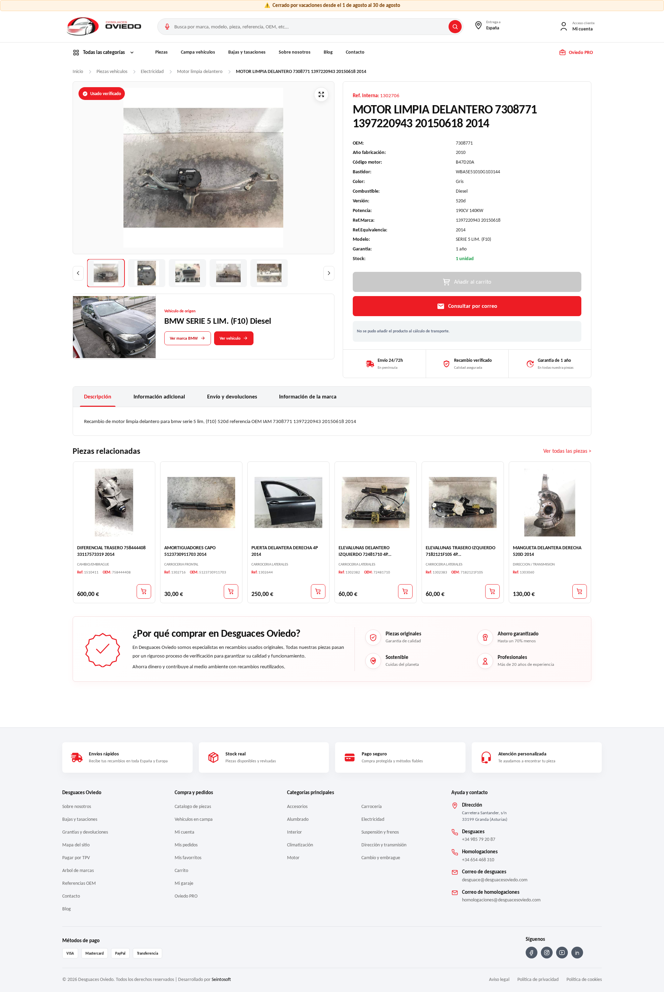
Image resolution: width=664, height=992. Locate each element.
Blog (328, 52)
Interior (294, 832)
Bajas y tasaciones (247, 52)
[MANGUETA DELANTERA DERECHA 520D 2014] (550, 502)
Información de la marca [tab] (307, 396)
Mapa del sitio (76, 845)
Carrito (181, 870)
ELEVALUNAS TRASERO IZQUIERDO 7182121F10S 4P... (460, 551)
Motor (293, 858)
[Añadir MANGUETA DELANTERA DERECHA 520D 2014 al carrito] (579, 591)
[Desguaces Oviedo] (105, 26)
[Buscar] (455, 26)
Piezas (161, 52)
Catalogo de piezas (193, 806)
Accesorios (297, 806)
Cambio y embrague (380, 858)
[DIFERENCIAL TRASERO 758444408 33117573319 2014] (114, 502)
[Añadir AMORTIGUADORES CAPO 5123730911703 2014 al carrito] (231, 591)
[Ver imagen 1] (105, 273)
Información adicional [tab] (159, 396)
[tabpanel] (332, 421)
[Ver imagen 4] (228, 273)
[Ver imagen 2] (146, 273)
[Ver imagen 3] (187, 273)
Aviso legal (499, 979)
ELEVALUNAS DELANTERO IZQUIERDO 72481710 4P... (365, 551)
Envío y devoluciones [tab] (232, 396)
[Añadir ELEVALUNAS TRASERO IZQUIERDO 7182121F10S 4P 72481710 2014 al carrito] (492, 591)
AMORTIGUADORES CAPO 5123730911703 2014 (189, 551)
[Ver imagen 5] (269, 273)
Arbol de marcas (78, 870)
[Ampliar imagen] (321, 94)
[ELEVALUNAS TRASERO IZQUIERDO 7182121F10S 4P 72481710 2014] (462, 502)
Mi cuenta (184, 832)
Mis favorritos (188, 858)
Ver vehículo (230, 338)
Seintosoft (221, 979)
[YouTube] (562, 952)
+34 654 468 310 (478, 860)
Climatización (300, 845)
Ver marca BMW (184, 338)
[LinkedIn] (577, 952)
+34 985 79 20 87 (478, 839)
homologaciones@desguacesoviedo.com (501, 900)
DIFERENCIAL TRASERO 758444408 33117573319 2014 (111, 551)
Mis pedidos (186, 845)
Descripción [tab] (97, 396)
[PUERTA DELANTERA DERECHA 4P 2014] (288, 502)
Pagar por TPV (76, 858)
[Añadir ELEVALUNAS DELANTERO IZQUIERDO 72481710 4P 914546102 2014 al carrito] (405, 591)
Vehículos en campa (194, 819)
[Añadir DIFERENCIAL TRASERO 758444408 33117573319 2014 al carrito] (144, 591)
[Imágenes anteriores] (78, 273)
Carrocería (371, 806)
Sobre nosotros (295, 52)
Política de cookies (584, 979)
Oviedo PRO (186, 896)
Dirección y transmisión (383, 845)
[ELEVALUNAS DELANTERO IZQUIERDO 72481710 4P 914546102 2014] (375, 502)
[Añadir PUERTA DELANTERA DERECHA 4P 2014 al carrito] (318, 591)
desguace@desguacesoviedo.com (494, 880)
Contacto (355, 52)
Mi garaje (184, 883)
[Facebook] (531, 952)
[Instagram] (547, 952)
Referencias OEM (79, 883)
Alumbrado (297, 819)
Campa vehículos (198, 52)
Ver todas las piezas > (567, 451)
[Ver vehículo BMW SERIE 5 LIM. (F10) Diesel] (114, 327)
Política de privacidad (538, 979)
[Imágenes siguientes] (328, 273)
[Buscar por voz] (167, 26)
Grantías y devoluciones (85, 832)
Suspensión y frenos (380, 832)
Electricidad (372, 819)
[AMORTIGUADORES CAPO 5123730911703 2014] (201, 502)
